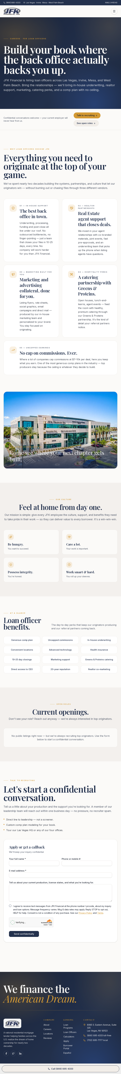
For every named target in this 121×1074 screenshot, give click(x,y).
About (46, 1025)
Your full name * (17, 859)
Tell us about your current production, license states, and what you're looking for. (51, 882)
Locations (48, 1033)
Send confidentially (24, 934)
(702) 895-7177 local (97, 1040)
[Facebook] (6, 1053)
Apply (66, 1041)
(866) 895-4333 (13, 2)
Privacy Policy (85, 913)
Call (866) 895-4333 (62, 1069)
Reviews (48, 1038)
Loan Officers (69, 1032)
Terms (100, 913)
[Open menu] (114, 11)
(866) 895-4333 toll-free (99, 1035)
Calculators (68, 1036)
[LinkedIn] (20, 1053)
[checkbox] (10, 906)
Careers (47, 1029)
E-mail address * (17, 870)
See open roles (85, 123)
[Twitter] (13, 1053)
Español (67, 1053)
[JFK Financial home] (12, 11)
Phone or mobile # (71, 859)
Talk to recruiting (86, 115)
